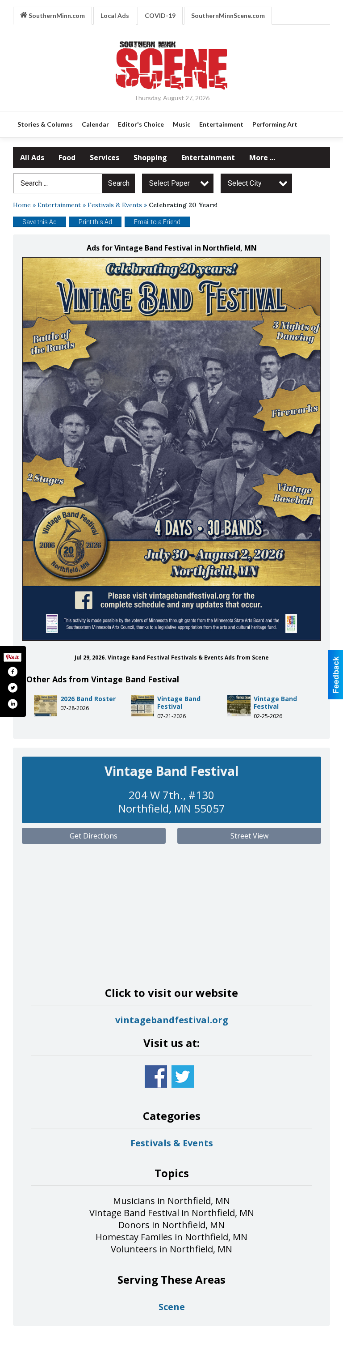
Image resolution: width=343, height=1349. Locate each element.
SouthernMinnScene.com (228, 15)
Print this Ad (95, 222)
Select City (245, 183)
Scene (172, 1307)
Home (22, 205)
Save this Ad (39, 222)
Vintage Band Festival (179, 702)
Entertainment (208, 157)
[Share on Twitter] (12, 687)
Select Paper (169, 183)
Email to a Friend (157, 222)
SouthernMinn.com (56, 15)
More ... (262, 157)
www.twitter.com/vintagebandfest (183, 1076)
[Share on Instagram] (12, 704)
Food (67, 157)
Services (104, 157)
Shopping (150, 157)
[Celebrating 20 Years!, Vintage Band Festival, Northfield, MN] (171, 449)
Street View (249, 836)
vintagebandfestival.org (171, 1020)
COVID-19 (160, 15)
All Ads (32, 157)
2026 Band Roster (88, 698)
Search (119, 183)
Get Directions (93, 836)
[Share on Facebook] (12, 671)
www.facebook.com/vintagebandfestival (156, 1076)
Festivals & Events (115, 205)
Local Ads (114, 15)
